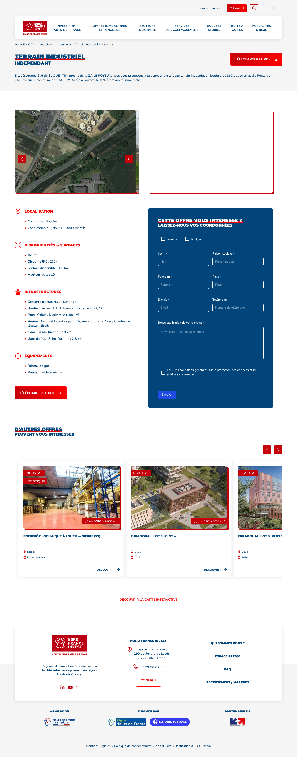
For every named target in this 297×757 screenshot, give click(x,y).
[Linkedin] (62, 688)
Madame (196, 239)
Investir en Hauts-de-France (66, 28)
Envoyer (167, 395)
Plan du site (163, 746)
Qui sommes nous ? (206, 8)
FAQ (227, 669)
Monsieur (173, 239)
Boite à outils (237, 28)
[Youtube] (70, 688)
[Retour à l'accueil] (35, 28)
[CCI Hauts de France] (170, 722)
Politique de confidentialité (132, 746)
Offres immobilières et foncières (110, 28)
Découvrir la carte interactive (148, 599)
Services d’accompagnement (181, 28)
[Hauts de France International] (59, 722)
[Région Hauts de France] (126, 722)
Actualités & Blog (261, 28)
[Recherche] (254, 8)
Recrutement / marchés (227, 682)
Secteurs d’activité (147, 28)
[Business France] (237, 722)
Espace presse (227, 656)
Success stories (214, 28)
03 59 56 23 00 (152, 667)
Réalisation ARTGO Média (193, 746)
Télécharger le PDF (252, 59)
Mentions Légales (98, 746)
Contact (238, 8)
